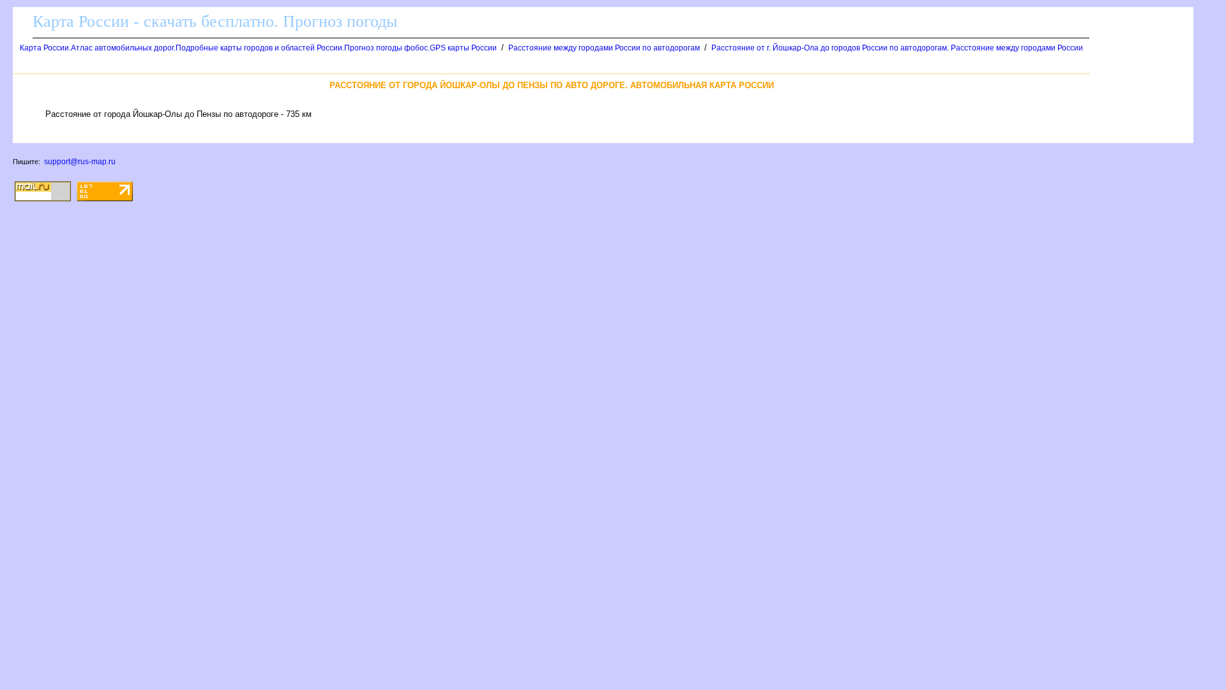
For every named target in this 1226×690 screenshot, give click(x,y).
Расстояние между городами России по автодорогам (604, 47)
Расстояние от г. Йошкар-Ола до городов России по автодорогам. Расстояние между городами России (897, 47)
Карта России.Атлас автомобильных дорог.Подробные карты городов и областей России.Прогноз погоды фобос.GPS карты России (258, 47)
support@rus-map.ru (80, 161)
